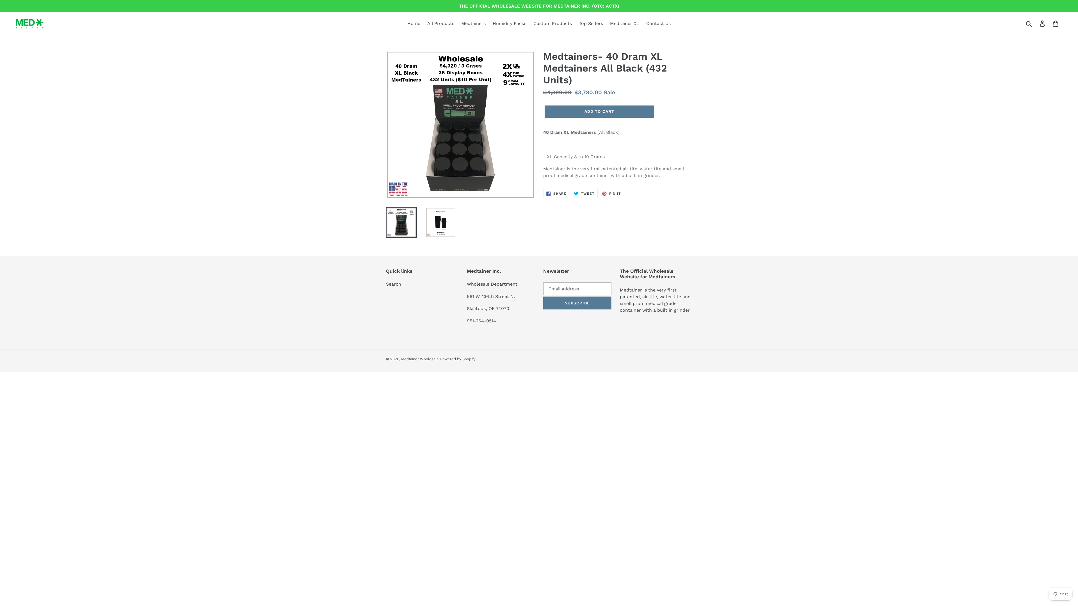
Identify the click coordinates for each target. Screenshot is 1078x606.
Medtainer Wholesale (420, 359)
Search (393, 284)
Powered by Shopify (458, 359)
